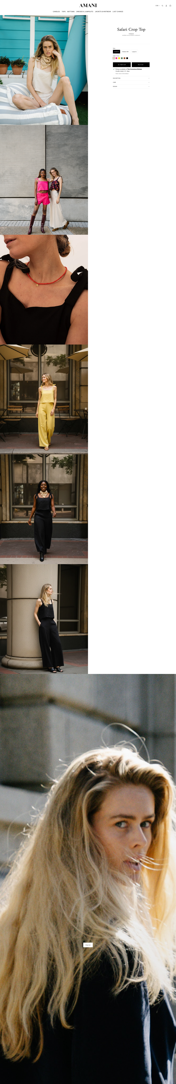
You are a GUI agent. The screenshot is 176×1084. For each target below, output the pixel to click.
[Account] (166, 6)
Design (115, 86)
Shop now (88, 945)
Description (116, 78)
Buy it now (140, 64)
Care (114, 82)
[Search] (162, 6)
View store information (122, 73)
